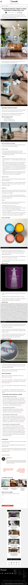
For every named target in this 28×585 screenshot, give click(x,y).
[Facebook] (2, 573)
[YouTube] (5, 573)
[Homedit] (14, 1)
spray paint (7, 369)
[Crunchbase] (12, 573)
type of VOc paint (19, 111)
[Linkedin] (6, 459)
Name (2, 499)
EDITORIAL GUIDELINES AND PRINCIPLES (25, 576)
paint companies (6, 375)
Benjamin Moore (4, 385)
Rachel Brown (9, 12)
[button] (14, 39)
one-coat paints (21, 296)
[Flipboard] (10, 573)
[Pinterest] (7, 573)
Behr (2, 389)
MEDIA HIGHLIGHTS (24, 578)
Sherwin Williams (4, 379)
